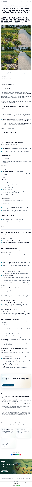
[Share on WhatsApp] (18, 454)
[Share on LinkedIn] (16, 454)
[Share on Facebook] (11, 454)
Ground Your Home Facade (8, 385)
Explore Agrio (4, 471)
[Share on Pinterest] (20, 454)
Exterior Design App (8, 356)
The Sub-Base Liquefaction (17, 94)
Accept (18, 485)
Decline (14, 485)
